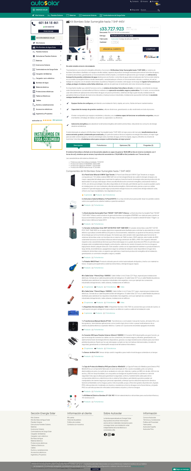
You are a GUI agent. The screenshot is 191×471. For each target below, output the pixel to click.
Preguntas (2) (148, 145)
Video (122, 287)
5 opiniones (88, 195)
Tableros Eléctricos (43, 96)
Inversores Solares (89, 15)
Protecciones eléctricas (44, 91)
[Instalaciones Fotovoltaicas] (47, 136)
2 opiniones (88, 313)
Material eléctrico (42, 87)
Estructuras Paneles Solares (46, 56)
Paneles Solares (57, 15)
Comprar (150, 49)
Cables (38, 100)
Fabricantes (147, 424)
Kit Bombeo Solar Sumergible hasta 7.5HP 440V (97, 21)
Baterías (73, 15)
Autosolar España (149, 427)
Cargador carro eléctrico (45, 78)
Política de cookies (73, 422)
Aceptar (95, 469)
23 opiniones (88, 287)
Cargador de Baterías (44, 74)
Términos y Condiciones (151, 420)
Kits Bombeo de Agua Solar (46, 47)
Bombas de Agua (42, 83)
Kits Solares (39, 15)
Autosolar (114, 39)
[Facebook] (105, 436)
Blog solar (135, 10)
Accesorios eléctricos (44, 109)
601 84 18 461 (49, 22)
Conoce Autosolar (149, 417)
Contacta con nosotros (75, 424)
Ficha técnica (101, 145)
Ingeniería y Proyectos (44, 114)
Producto (99, 195)
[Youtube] (113, 436)
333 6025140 (49, 27)
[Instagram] (109, 436)
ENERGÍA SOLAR (42, 10)
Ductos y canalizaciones (45, 105)
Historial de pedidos (74, 420)
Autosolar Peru (148, 429)
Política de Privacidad (150, 422)
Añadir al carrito (112, 49)
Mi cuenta (155, 1)
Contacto (135, 1)
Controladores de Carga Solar (114, 15)
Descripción (78, 145)
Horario (145, 1)
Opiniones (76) (125, 145)
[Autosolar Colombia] (45, 5)
